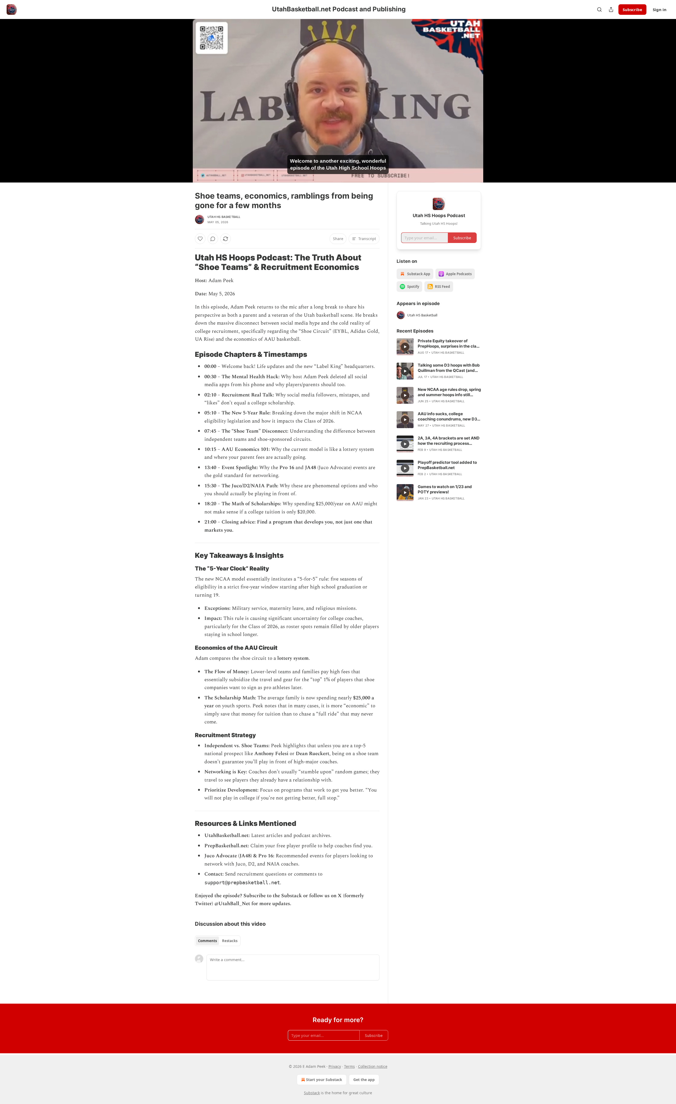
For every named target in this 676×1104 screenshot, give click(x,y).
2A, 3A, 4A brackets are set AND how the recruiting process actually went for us (449, 441)
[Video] (182, 95)
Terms (349, 1066)
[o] (405, 347)
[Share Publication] (611, 9)
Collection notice (372, 1066)
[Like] (200, 238)
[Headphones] (182, 106)
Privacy (334, 1066)
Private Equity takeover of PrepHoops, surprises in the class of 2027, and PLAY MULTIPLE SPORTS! (449, 343)
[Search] (599, 9)
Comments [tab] (207, 940)
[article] (439, 346)
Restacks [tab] (229, 940)
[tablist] (218, 940)
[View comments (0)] (494, 101)
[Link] (187, 262)
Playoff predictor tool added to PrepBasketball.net (447, 465)
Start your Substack (324, 1079)
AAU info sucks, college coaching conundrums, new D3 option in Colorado (447, 416)
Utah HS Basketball (224, 217)
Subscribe (632, 9)
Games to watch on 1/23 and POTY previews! (445, 489)
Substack (312, 1092)
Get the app (364, 1079)
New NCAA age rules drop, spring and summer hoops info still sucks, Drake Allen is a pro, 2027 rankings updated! (449, 392)
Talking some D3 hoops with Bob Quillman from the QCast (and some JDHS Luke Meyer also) (449, 368)
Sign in (659, 9)
